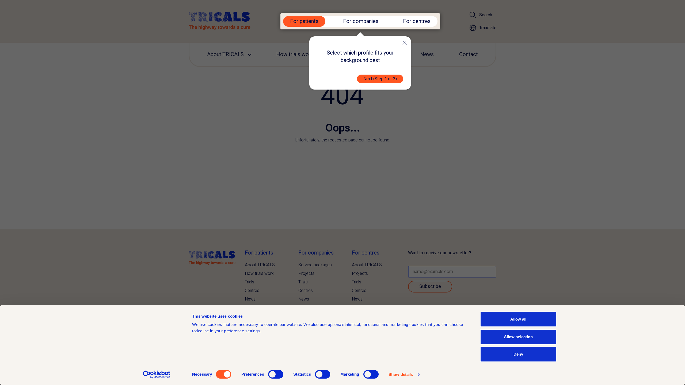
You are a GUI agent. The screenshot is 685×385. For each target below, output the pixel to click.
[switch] (275, 374)
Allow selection (518, 336)
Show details (401, 374)
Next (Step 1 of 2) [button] (380, 79)
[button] (404, 42)
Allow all (518, 319)
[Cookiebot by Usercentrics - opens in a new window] (156, 375)
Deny (518, 354)
